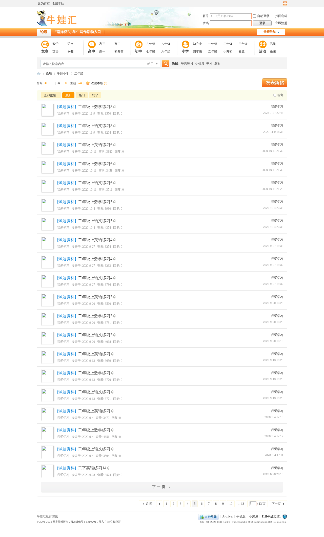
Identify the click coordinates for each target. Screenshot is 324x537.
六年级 (165, 51)
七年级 (150, 51)
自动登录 (263, 16)
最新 (68, 95)
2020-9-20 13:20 (273, 322)
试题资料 (66, 106)
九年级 (150, 44)
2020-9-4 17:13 (274, 417)
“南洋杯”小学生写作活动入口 (78, 32)
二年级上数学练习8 (95, 106)
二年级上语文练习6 (95, 183)
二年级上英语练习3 (95, 297)
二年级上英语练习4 (95, 240)
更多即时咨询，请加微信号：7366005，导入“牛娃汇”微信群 (87, 521)
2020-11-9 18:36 (273, 131)
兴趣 (71, 51)
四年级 (197, 51)
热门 (82, 95)
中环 (209, 63)
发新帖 (274, 82)
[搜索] (165, 64)
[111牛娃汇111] (57, 24)
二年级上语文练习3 (95, 335)
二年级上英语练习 (94, 354)
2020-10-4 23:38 (273, 207)
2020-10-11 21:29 (272, 188)
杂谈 (273, 51)
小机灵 (199, 63)
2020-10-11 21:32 (272, 150)
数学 (55, 44)
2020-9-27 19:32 (273, 264)
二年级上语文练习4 (95, 278)
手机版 (241, 516)
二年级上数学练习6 (95, 164)
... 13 (241, 504)
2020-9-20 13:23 (273, 303)
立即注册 (281, 23)
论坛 (43, 32)
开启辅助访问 (280, 3)
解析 (217, 63)
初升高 (119, 51)
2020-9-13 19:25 (273, 379)
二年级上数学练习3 (95, 316)
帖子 (150, 64)
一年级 (212, 44)
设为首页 (44, 3)
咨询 (273, 44)
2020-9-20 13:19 (273, 341)
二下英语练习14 (92, 468)
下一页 (276, 504)
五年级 (212, 51)
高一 (102, 51)
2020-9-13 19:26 (273, 360)
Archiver (227, 516)
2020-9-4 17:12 (274, 436)
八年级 (165, 44)
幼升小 (197, 44)
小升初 (227, 51)
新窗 (280, 95)
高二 (117, 44)
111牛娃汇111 (39, 73)
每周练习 (187, 63)
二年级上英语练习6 (95, 144)
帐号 (206, 16)
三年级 (243, 44)
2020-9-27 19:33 (273, 245)
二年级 (227, 44)
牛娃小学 (63, 73)
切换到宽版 (284, 3)
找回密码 (281, 16)
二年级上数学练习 (94, 373)
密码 (206, 23)
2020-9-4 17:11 (274, 455)
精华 (95, 95)
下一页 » (162, 487)
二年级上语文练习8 (95, 125)
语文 (71, 44)
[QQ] (208, 516)
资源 (241, 51)
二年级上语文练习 (94, 392)
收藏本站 (58, 3)
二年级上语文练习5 (95, 221)
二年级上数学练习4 (95, 259)
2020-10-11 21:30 (272, 169)
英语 (55, 51)
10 (230, 504)
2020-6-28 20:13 (273, 474)
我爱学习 (63, 113)
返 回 (149, 504)
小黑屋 (253, 516)
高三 (102, 44)
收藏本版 (99, 83)
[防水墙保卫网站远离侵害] (284, 516)
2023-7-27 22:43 (273, 112)
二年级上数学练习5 (95, 202)
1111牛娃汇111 (271, 516)
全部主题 (50, 95)
